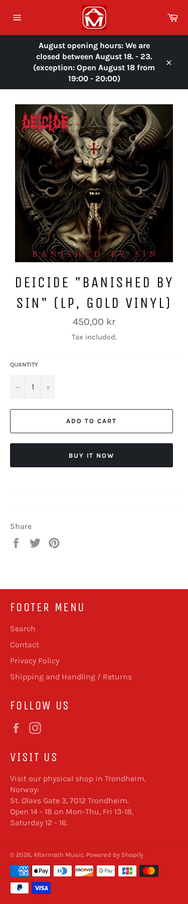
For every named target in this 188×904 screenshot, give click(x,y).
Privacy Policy (34, 660)
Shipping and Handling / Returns (71, 676)
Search (23, 628)
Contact (24, 644)
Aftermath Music (59, 854)
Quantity (24, 364)
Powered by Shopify (114, 854)
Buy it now (92, 455)
